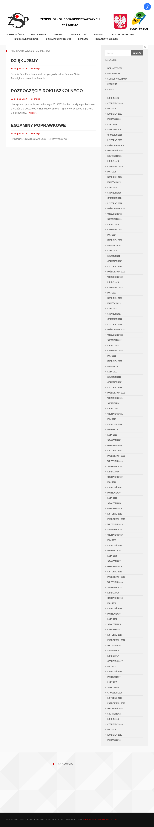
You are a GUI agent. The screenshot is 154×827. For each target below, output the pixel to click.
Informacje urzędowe (26, 39)
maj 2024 (111, 235)
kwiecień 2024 (114, 240)
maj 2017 (111, 666)
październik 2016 (116, 703)
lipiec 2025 (113, 161)
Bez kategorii (115, 68)
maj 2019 (111, 540)
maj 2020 (111, 482)
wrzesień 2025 (115, 151)
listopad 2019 (114, 514)
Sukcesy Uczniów (117, 79)
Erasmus (83, 39)
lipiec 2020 (113, 472)
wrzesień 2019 (115, 524)
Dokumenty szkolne (106, 39)
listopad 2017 (114, 635)
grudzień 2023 (114, 261)
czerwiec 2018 (115, 598)
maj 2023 (111, 293)
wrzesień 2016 (115, 708)
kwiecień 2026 (114, 114)
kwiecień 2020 (114, 487)
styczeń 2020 (114, 503)
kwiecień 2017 (114, 672)
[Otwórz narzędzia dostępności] (147, 6)
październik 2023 (116, 272)
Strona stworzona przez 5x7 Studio (100, 820)
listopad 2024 (114, 203)
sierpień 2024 (114, 219)
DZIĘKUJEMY (24, 60)
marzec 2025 (113, 182)
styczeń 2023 (114, 314)
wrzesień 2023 (115, 277)
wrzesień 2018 (115, 582)
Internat (59, 34)
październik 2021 (116, 393)
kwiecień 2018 (114, 608)
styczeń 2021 (114, 440)
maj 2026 (111, 109)
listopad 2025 (114, 140)
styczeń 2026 (114, 130)
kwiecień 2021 (114, 424)
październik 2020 (116, 456)
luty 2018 (112, 619)
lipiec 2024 (113, 224)
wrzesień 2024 (115, 214)
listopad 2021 (114, 387)
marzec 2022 (113, 366)
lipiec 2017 (113, 656)
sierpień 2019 (114, 530)
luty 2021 (112, 435)
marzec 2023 (113, 303)
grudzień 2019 (114, 508)
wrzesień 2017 (115, 645)
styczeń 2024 (114, 256)
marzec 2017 (113, 677)
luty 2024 (112, 251)
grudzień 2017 (114, 630)
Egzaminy (99, 34)
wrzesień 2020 (115, 461)
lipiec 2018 (113, 593)
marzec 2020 (113, 493)
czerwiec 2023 (115, 287)
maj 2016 (111, 730)
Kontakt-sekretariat (123, 34)
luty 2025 (112, 187)
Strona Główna (15, 34)
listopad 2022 (114, 324)
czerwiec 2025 (115, 166)
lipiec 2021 (113, 408)
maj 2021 (111, 419)
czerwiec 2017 (115, 661)
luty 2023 (112, 308)
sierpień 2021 (114, 403)
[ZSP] (18, 20)
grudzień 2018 (114, 566)
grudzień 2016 (114, 693)
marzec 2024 (113, 245)
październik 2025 (116, 145)
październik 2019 (116, 519)
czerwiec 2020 (115, 477)
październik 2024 (116, 209)
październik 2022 (116, 330)
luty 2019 (112, 556)
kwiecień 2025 (114, 177)
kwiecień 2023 (114, 298)
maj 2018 (111, 603)
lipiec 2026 (113, 98)
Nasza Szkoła (38, 34)
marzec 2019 (113, 551)
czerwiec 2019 (115, 535)
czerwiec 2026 (115, 103)
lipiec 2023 (113, 282)
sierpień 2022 (114, 340)
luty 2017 (112, 682)
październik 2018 (116, 577)
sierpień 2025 (114, 156)
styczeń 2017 (114, 687)
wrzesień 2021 (115, 398)
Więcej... (33, 113)
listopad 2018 (114, 572)
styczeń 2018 (114, 624)
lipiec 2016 (113, 719)
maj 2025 (111, 172)
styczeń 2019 (114, 561)
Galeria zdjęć (79, 34)
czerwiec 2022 (115, 351)
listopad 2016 (114, 698)
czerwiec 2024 (115, 230)
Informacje (35, 68)
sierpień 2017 (114, 651)
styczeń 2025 (114, 193)
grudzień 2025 (114, 135)
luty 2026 (112, 124)
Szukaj (137, 53)
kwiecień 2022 (114, 361)
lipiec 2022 (113, 345)
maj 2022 (111, 356)
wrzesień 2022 (115, 335)
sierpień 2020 (114, 466)
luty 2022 (112, 372)
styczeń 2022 (114, 377)
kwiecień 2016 (114, 735)
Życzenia (112, 84)
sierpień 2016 (114, 714)
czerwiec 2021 (115, 414)
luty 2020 (112, 498)
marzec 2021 (113, 430)
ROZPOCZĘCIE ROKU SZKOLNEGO (47, 90)
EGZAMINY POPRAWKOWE (38, 125)
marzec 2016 (113, 740)
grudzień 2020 (114, 445)
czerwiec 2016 (115, 724)
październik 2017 (116, 640)
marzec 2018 (113, 614)
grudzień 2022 (114, 319)
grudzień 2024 (114, 198)
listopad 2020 (114, 451)
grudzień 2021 (114, 382)
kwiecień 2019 (114, 545)
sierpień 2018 (114, 587)
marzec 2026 (113, 119)
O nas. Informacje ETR (58, 39)
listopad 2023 (114, 266)
